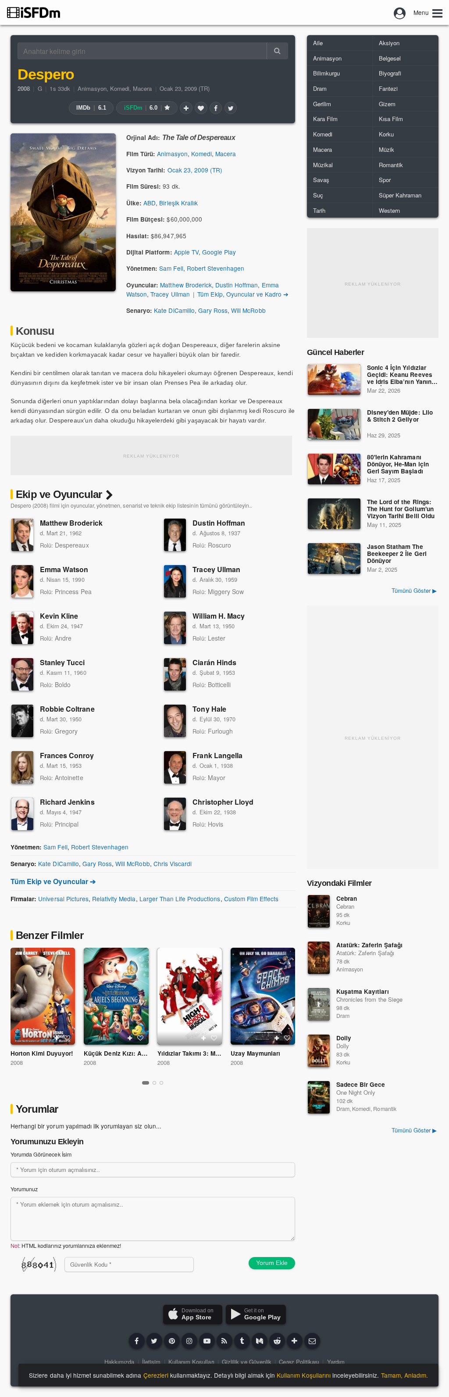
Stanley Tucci (62, 662)
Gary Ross (213, 310)
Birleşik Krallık (178, 202)
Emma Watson (64, 569)
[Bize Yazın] (312, 1341)
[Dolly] (319, 1051)
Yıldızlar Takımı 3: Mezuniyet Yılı (204, 1053)
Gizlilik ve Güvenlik (246, 1362)
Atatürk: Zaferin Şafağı (369, 945)
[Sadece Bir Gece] (319, 1097)
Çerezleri (155, 1375)
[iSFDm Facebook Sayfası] (137, 1341)
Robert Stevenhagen (216, 268)
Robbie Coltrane (67, 709)
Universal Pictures (63, 898)
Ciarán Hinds (214, 662)
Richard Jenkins (67, 802)
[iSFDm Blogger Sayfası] (224, 1341)
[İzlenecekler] (186, 108)
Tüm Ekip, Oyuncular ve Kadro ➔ (243, 294)
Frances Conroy (67, 755)
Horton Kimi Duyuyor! (42, 1053)
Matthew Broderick (186, 284)
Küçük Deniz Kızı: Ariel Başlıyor (130, 1053)
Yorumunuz (24, 1189)
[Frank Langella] (175, 767)
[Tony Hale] (175, 721)
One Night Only (355, 1092)
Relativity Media (114, 898)
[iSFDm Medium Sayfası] (259, 1341)
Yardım (336, 1362)
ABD (149, 202)
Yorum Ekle (272, 1262)
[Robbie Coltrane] (22, 721)
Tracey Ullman (169, 294)
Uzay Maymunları (255, 1053)
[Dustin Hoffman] (175, 535)
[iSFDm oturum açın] (399, 12)
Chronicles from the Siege (369, 999)
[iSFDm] (33, 12)
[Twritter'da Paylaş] (230, 108)
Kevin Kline (59, 616)
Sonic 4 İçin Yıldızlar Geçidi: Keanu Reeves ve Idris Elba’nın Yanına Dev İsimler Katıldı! (401, 375)
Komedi (119, 88)
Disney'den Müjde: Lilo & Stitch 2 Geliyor (400, 416)
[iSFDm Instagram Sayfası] (189, 1341)
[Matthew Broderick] (22, 535)
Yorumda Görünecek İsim (41, 1154)
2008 (17, 1062)
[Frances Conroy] (22, 767)
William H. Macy (218, 616)
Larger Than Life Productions (180, 898)
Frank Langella (217, 755)
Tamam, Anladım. (404, 1375)
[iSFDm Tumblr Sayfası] (242, 1341)
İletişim (151, 1362)
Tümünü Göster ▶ (414, 590)
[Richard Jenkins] (22, 814)
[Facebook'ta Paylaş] (216, 108)
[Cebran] (319, 911)
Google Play (219, 251)
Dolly (343, 1038)
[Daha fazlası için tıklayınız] (295, 1341)
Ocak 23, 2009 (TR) (185, 88)
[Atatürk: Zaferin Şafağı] (319, 958)
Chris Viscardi (172, 863)
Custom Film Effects (251, 898)
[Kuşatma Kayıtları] (319, 1004)
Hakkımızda (119, 1362)
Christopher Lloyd (222, 802)
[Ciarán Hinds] (175, 674)
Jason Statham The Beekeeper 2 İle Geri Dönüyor (397, 554)
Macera (142, 88)
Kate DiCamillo (174, 310)
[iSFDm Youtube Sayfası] (207, 1341)
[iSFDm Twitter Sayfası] (154, 1341)
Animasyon (92, 88)
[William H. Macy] (175, 628)
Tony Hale (209, 709)
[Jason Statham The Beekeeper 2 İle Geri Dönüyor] (334, 558)
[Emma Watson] (22, 581)
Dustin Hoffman (236, 284)
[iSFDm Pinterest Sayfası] (172, 1341)
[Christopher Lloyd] (175, 814)
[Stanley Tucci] (22, 674)
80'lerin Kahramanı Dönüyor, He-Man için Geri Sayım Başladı (398, 464)
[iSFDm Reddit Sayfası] (277, 1341)
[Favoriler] (201, 108)
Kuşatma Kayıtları (362, 991)
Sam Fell (171, 268)
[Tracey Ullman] (175, 581)
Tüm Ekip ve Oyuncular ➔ (53, 881)
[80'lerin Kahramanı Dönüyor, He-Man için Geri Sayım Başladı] (334, 469)
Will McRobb (248, 310)
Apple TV (186, 251)
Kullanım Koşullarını (304, 1375)
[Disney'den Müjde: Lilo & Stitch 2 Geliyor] (334, 424)
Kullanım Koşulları (191, 1362)
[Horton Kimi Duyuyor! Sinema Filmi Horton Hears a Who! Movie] (43, 996)
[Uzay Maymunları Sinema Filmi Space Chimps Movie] (263, 996)
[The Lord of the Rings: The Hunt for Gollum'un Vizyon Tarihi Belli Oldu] (334, 513)
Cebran (346, 898)
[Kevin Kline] (22, 628)
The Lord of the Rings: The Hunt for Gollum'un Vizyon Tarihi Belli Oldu (401, 509)
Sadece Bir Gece (360, 1084)
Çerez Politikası (299, 1362)
